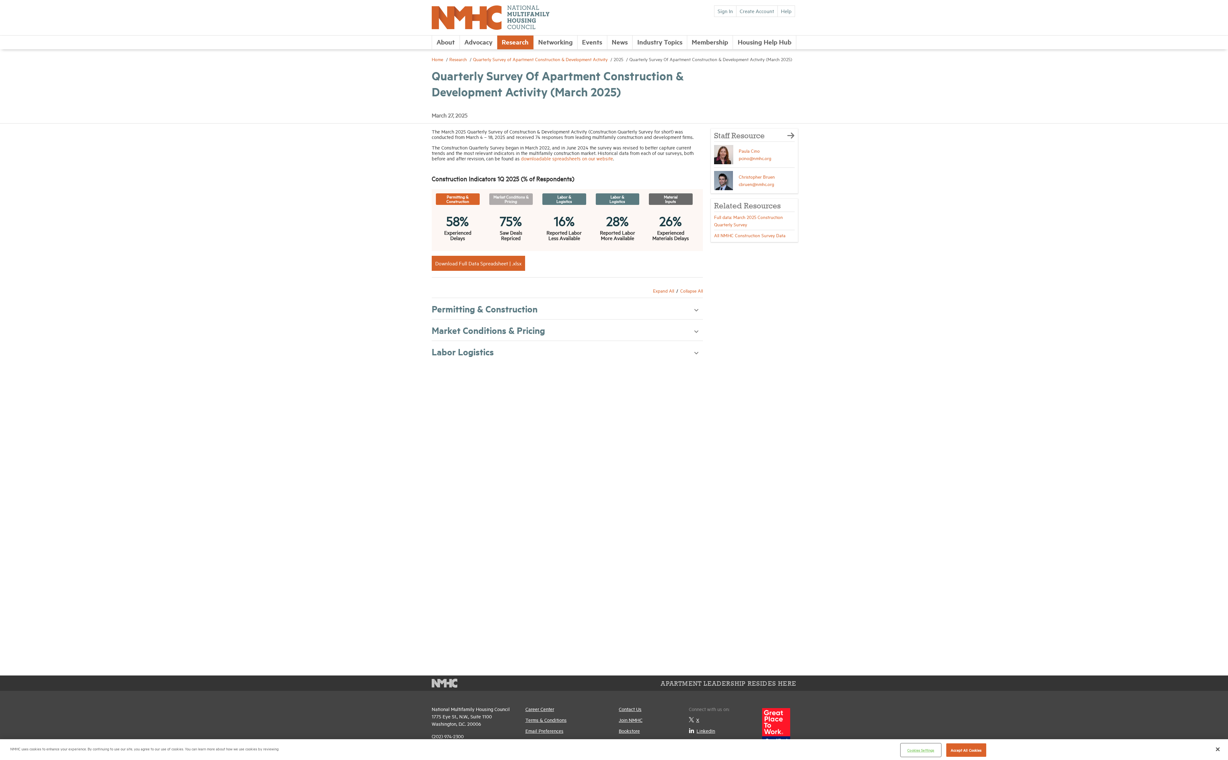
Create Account (757, 10)
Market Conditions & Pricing (488, 330)
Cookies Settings (920, 750)
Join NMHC (630, 720)
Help (786, 10)
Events (592, 41)
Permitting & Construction (485, 309)
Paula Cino (749, 151)
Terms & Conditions (546, 720)
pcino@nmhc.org (755, 158)
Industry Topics (659, 41)
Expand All (663, 290)
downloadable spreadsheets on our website (567, 158)
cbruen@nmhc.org (756, 184)
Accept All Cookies (966, 750)
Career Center (539, 709)
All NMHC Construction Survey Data (749, 235)
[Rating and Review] (776, 730)
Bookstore (629, 731)
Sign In (725, 10)
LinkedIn (706, 731)
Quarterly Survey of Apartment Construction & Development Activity (541, 59)
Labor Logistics (463, 351)
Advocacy (478, 41)
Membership (710, 41)
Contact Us (630, 709)
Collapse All (691, 290)
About (446, 41)
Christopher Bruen (757, 177)
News (620, 41)
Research (515, 41)
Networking (555, 41)
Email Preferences (544, 731)
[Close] (1218, 749)
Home (438, 59)
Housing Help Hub (764, 41)
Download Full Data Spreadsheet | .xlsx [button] (478, 263)
